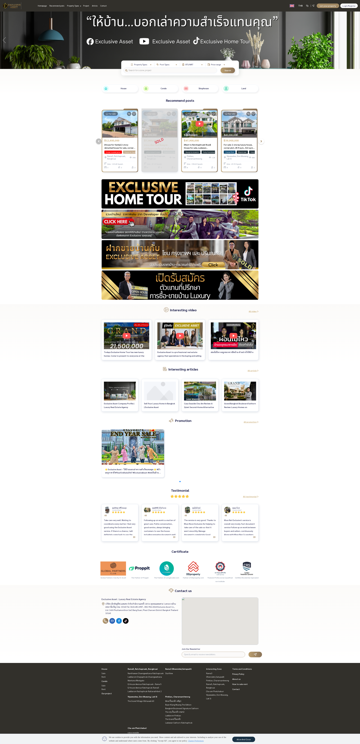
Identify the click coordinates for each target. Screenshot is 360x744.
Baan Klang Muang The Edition (178, 704)
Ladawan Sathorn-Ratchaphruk (178, 722)
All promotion (250, 422)
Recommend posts (57, 6)
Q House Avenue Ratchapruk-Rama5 (143, 687)
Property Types (73, 6)
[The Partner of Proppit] (140, 568)
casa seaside (133, 732)
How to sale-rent (240, 684)
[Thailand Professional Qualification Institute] (220, 568)
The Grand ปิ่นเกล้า (173, 719)
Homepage (42, 6)
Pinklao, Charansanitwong (177, 696)
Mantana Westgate (136, 680)
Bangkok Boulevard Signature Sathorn (182, 708)
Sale (103, 673)
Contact (103, 6)
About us (236, 679)
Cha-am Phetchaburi (137, 728)
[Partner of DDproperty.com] (193, 568)
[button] (356, 40)
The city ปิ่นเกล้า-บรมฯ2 (174, 712)
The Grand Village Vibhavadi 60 (141, 701)
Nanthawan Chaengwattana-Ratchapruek (146, 673)
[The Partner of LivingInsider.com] (166, 568)
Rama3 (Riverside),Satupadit (178, 669)
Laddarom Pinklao (173, 715)
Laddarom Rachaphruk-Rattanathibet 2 (145, 691)
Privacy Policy (238, 674)
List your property (328, 6)
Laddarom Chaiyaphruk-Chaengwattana (145, 676)
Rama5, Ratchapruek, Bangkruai (143, 669)
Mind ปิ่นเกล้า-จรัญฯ (173, 701)
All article (252, 370)
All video (253, 311)
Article (94, 6)
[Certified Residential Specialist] (247, 568)
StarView (169, 673)
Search (228, 70)
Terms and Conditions (242, 669)
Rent (104, 676)
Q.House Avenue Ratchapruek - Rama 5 (144, 684)
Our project (107, 693)
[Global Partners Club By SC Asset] (113, 568)
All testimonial (250, 496)
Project (86, 6)
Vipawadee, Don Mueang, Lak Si (142, 696)
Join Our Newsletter (191, 649)
